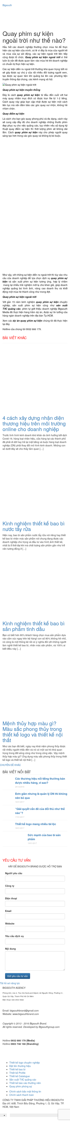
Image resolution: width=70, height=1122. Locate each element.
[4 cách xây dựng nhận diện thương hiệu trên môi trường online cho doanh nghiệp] (35, 379)
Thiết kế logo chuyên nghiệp (24, 1062)
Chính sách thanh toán (21, 1095)
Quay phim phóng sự (20, 1086)
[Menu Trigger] (58, 10)
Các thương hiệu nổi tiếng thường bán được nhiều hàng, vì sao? (40, 781)
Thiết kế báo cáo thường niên (25, 1083)
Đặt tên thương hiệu (20, 1066)
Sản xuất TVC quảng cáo (22, 1079)
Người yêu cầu (13, 873)
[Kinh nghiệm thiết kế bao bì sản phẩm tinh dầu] (35, 584)
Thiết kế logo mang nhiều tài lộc (35, 824)
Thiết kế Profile (17, 1072)
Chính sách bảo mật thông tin (25, 1091)
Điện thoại (11, 898)
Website (9, 923)
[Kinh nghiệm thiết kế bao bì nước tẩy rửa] (35, 484)
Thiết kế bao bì (17, 1069)
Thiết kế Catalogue (19, 1076)
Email (8, 911)
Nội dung (10, 948)
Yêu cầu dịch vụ (14, 936)
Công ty (9, 885)
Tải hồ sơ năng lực (10, 983)
